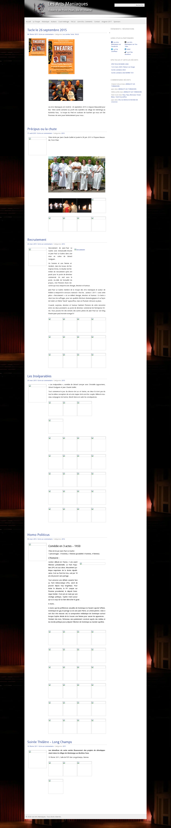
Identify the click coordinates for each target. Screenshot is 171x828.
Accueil (28, 22)
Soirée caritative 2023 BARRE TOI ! (122, 73)
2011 (64, 746)
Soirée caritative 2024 (118, 70)
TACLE (73, 22)
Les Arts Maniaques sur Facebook (116, 44)
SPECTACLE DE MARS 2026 (119, 64)
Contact (97, 22)
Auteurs (54, 22)
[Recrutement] (37, 250)
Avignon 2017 (107, 22)
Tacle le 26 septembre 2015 (47, 30)
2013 (63, 133)
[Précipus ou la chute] (37, 139)
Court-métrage (63, 22)
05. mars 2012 (32, 539)
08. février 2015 (32, 34)
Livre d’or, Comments (84, 22)
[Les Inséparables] (37, 386)
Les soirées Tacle (68, 34)
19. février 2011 (32, 746)
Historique (45, 22)
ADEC (129, 49)
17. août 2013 (31, 133)
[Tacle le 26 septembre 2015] (37, 56)
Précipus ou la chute (42, 129)
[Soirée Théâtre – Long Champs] (37, 752)
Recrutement (36, 240)
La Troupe (36, 22)
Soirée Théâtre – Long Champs (49, 742)
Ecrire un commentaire (46, 34)
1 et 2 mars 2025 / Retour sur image (123, 67)
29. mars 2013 (32, 244)
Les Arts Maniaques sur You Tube (131, 44)
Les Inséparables (39, 376)
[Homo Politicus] (37, 545)
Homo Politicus (38, 535)
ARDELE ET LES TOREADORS (127, 89)
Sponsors (117, 22)
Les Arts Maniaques (68, 4)
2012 (63, 244)
